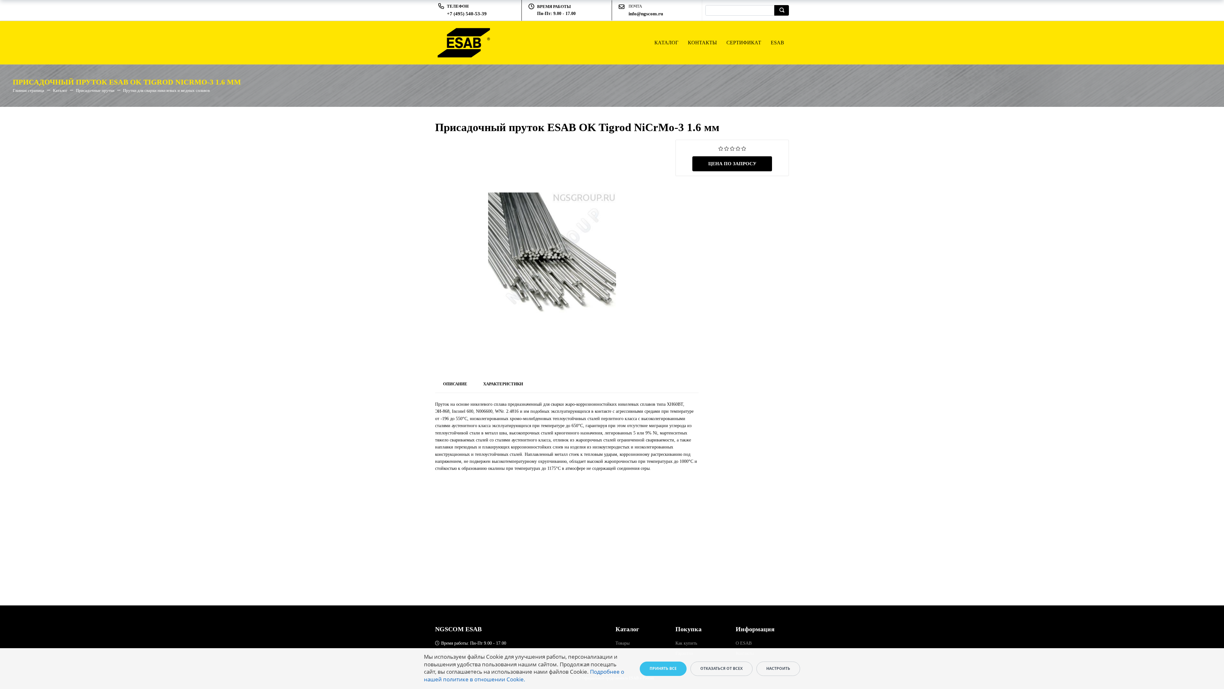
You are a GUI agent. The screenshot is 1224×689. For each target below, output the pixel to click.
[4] (738, 148)
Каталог (666, 42)
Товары (623, 643)
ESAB (777, 42)
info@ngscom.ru (646, 13)
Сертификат (743, 42)
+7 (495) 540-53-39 (467, 13)
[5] (743, 148)
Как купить (686, 643)
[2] (726, 148)
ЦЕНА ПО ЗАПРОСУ (732, 163)
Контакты (702, 42)
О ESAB (744, 643)
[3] (732, 148)
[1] (720, 148)
